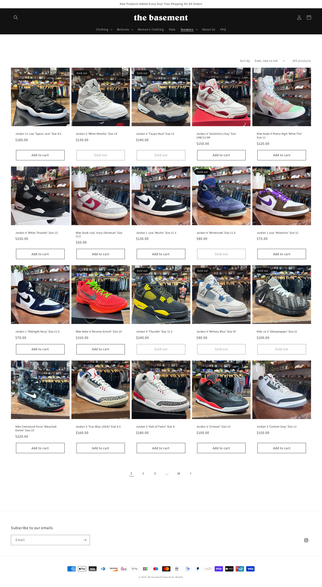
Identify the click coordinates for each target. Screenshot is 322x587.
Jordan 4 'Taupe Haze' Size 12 (155, 134)
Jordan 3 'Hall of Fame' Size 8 (155, 426)
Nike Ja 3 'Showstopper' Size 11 (277, 331)
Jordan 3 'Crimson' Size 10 (213, 426)
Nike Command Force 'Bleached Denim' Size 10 (36, 428)
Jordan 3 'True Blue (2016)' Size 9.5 (98, 426)
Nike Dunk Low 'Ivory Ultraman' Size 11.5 (99, 234)
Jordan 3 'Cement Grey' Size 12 (276, 426)
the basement (154, 577)
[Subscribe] (85, 540)
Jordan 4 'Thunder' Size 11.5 (154, 331)
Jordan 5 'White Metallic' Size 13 (96, 134)
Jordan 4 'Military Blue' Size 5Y (216, 331)
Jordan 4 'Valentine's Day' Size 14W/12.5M (216, 135)
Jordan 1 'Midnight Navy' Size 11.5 (37, 331)
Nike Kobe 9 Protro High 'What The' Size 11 (279, 135)
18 (178, 473)
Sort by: (245, 61)
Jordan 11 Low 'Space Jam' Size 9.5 (38, 134)
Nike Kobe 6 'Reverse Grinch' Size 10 (99, 331)
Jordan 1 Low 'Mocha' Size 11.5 (156, 233)
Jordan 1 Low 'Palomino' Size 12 (277, 233)
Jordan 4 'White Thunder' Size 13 (36, 233)
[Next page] (190, 473)
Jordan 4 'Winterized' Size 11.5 (215, 233)
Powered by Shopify (172, 577)
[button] (16, 17)
